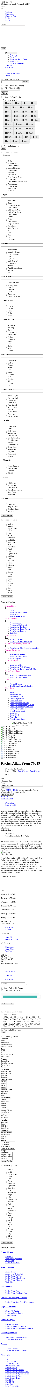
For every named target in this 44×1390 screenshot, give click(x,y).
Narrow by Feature (11, 153)
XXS (9, 137)
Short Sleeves (12, 492)
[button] (11, 53)
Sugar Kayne (14, 717)
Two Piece (11, 240)
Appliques (11, 325)
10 (31, 107)
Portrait (10, 442)
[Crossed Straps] (7, 1073)
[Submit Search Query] (26, 984)
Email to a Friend (7, 799)
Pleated (10, 266)
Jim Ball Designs (16, 684)
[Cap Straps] (6, 1153)
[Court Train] (6, 1118)
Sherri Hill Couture (17, 654)
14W (36, 120)
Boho (10, 203)
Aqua (10, 535)
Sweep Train (12, 412)
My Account (9, 14)
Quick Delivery (35, 771)
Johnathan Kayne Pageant (19, 656)
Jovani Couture (15, 623)
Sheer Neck (12, 449)
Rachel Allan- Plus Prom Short (21, 642)
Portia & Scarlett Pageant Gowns (21, 707)
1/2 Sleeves (12, 483)
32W (31, 133)
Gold (9, 581)
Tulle (9, 386)
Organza (11, 374)
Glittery (10, 306)
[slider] (39, 996)
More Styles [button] (5, 1355)
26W (31, 128)
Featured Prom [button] (7, 1252)
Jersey (10, 367)
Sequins (10, 351)
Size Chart (4, 797)
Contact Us (9, 927)
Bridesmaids (12, 163)
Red (9, 570)
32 (26, 120)
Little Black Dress (14, 210)
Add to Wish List (7, 794)
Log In (7, 20)
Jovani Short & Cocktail (18, 625)
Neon (10, 311)
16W (9, 124)
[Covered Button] (7, 1071)
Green (10, 531)
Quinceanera (12, 186)
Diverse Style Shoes (17, 699)
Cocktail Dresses (14, 168)
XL (16, 141)
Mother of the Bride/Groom (17, 182)
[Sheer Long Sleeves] (8, 1148)
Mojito (10, 526)
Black (10, 586)
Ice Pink (11, 556)
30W (20, 133)
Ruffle (10, 346)
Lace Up (11, 287)
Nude (10, 579)
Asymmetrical (13, 398)
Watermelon (12, 565)
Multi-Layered (13, 261)
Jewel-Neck (12, 433)
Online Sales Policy (12, 939)
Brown (10, 583)
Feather (10, 337)
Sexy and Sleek (13, 224)
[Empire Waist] (6, 1134)
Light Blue (11, 540)
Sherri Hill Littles (16, 665)
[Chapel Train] (6, 1116)
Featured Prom (10, 971)
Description (9, 803)
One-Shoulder (13, 440)
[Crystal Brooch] (6, 1098)
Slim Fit (10, 473)
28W (9, 133)
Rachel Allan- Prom (17, 616)
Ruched (10, 270)
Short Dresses (12, 228)
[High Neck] (6, 1126)
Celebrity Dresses (14, 252)
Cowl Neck (12, 426)
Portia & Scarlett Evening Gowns (22, 705)
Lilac (9, 551)
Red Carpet (12, 188)
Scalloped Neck (13, 445)
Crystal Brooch (13, 332)
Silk (9, 381)
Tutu (9, 237)
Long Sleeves (12, 488)
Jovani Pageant (15, 658)
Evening (11, 172)
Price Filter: (9, 88)
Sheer (10, 292)
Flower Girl (12, 175)
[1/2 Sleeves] (8, 1143)
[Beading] (6, 1094)
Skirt (9, 230)
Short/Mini (11, 409)
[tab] (24, 611)
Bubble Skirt (12, 250)
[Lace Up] (7, 1075)
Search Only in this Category (14, 86)
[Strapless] (6, 1159)
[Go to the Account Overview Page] (2, 8)
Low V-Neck (12, 436)
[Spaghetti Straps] (6, 1157)
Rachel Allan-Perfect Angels (20, 667)
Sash (9, 348)
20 (8, 116)
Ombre (10, 313)
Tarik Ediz (13, 633)
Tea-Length (12, 414)
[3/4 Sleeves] (8, 1145)
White (10, 593)
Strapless (11, 452)
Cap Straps (11, 504)
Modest (10, 217)
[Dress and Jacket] (7, 1055)
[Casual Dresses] (10, 1045)
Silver (10, 590)
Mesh (10, 372)
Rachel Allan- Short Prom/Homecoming (24, 648)
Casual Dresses (13, 166)
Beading (11, 328)
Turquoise (11, 538)
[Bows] (6, 1096)
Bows (10, 330)
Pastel (10, 315)
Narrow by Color (11, 520)
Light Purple (12, 554)
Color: (3, 783)
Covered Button (13, 283)
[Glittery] (4, 1082)
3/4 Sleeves (12, 485)
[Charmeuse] (5, 1102)
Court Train (12, 403)
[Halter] (6, 1124)
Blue (9, 545)
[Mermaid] (6, 1136)
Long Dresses (12, 214)
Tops (9, 235)
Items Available (10, 805)
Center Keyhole (13, 254)
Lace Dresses (12, 208)
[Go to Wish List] (4, 6)
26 (35, 116)
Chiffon (10, 363)
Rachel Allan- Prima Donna (20, 629)
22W (9, 128)
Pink (9, 558)
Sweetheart (12, 454)
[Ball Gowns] (7, 1051)
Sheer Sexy (12, 226)
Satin (9, 377)
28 (8, 120)
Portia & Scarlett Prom (18, 709)
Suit (9, 233)
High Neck (12, 431)
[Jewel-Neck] (6, 1128)
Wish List (8, 12)
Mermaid (11, 471)
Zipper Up (11, 294)
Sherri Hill (13, 610)
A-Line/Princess (13, 466)
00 (18, 103)
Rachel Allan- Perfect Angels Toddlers (23, 669)
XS (19, 137)
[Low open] (7, 1077)
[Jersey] (5, 1108)
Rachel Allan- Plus (16, 640)
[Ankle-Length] (6, 1112)
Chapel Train (12, 400)
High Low (11, 259)
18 (35, 112)
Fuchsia (10, 563)
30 (17, 120)
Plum (10, 567)
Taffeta (10, 383)
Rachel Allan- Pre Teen (18, 627)
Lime (10, 533)
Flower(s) (11, 339)
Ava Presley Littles (16, 696)
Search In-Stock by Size (13, 97)
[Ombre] (4, 1087)
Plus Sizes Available (15, 268)
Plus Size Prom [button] (6, 1287)
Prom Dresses (12, 184)
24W (20, 128)
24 (26, 116)
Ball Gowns (12, 201)
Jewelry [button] (4, 1344)
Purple (10, 549)
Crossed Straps (13, 285)
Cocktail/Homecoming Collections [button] (14, 1298)
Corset (10, 256)
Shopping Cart (10, 16)
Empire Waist (12, 468)
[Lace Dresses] (7, 1057)
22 (17, 116)
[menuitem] (24, 12)
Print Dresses (12, 221)
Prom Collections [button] (7, 1267)
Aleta (12, 692)
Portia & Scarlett (16, 701)
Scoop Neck (12, 447)
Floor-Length (12, 405)
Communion (12, 170)
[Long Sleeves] (8, 1146)
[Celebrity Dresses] (8, 1063)
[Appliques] (6, 1092)
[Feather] (5, 1106)
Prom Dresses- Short (17, 719)
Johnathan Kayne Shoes (18, 677)
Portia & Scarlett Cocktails (19, 703)
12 (8, 112)
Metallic (10, 309)
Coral (10, 574)
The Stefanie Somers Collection (21, 686)
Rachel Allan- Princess (18, 631)
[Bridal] (10, 1041)
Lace (9, 344)
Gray (9, 588)
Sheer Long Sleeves (15, 490)
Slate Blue (11, 542)
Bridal (10, 161)
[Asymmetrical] (6, 1114)
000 (9, 103)
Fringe (10, 341)
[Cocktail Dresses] (10, 1047)
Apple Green (12, 528)
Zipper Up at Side (14, 296)
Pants (10, 219)
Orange (10, 572)
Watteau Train (13, 416)
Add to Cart (5, 788)
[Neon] (4, 1085)
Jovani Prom (14, 614)
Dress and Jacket (14, 205)
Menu (3, 49)
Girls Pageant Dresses (15, 177)
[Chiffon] (5, 1104)
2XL (26, 141)
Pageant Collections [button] (8, 1307)
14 (17, 112)
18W (20, 124)
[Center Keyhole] (8, 1065)
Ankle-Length (13, 396)
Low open (11, 289)
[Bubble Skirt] (8, 1061)
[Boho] (7, 1053)
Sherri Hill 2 (14, 715)
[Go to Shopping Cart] (2, 6)
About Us (8, 937)
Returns (8, 929)
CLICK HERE (11, 790)
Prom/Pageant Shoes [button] (9, 1333)
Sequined (11, 379)
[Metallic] (4, 1083)
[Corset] (8, 1067)
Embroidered (12, 335)
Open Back (12, 263)
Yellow (10, 524)
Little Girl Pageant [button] (8, 1320)
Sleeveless (11, 494)
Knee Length (12, 407)
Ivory (10, 577)
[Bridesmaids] (10, 1043)
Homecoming (12, 179)
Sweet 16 (11, 191)
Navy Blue (12, 547)
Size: (2, 779)
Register (8, 18)
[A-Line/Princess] (6, 1132)
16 (26, 112)
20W (31, 124)
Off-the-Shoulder (14, 438)
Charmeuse (12, 361)
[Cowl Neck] (6, 1122)
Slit (9, 272)
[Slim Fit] (6, 1138)
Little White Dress (14, 212)
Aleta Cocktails (15, 694)
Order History (10, 949)
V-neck (10, 456)
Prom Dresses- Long (17, 711)
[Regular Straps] (6, 1155)
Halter (10, 429)
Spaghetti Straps (13, 509)
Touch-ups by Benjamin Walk (20, 675)
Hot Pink (11, 561)
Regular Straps (13, 507)
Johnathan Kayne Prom (18, 612)
